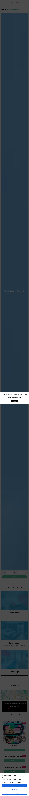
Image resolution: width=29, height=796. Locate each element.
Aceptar (14, 401)
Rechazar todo (14, 793)
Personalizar (14, 789)
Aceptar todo (14, 785)
